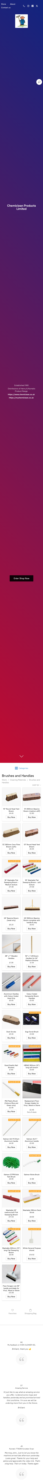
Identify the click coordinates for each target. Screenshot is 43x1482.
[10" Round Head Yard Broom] (11, 797)
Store (4, 780)
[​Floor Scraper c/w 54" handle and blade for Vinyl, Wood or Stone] (11, 1274)
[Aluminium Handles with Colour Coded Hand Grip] (11, 982)
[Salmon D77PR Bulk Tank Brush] (11, 1162)
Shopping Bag (30, 1313)
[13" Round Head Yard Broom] (32, 832)
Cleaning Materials (18, 780)
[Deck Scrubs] (11, 1019)
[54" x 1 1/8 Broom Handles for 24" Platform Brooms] (32, 944)
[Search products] (39, 82)
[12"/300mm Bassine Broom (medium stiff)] (32, 797)
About (12, 4)
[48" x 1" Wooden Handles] (11, 944)
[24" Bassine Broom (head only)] (11, 906)
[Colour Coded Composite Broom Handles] (32, 982)
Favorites (12, 1313)
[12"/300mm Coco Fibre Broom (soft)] (11, 832)
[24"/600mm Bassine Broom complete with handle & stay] (32, 906)
